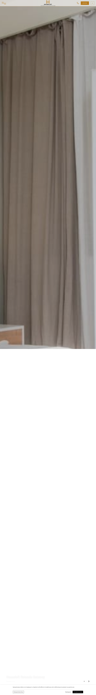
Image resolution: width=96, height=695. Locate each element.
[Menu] (4, 3)
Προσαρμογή (68, 692)
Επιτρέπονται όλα (78, 692)
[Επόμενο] (89, 681)
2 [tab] (85, 681)
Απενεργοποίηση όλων (18, 692)
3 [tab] (86, 681)
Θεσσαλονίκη (10, 681)
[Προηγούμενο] (82, 681)
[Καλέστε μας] (78, 3)
